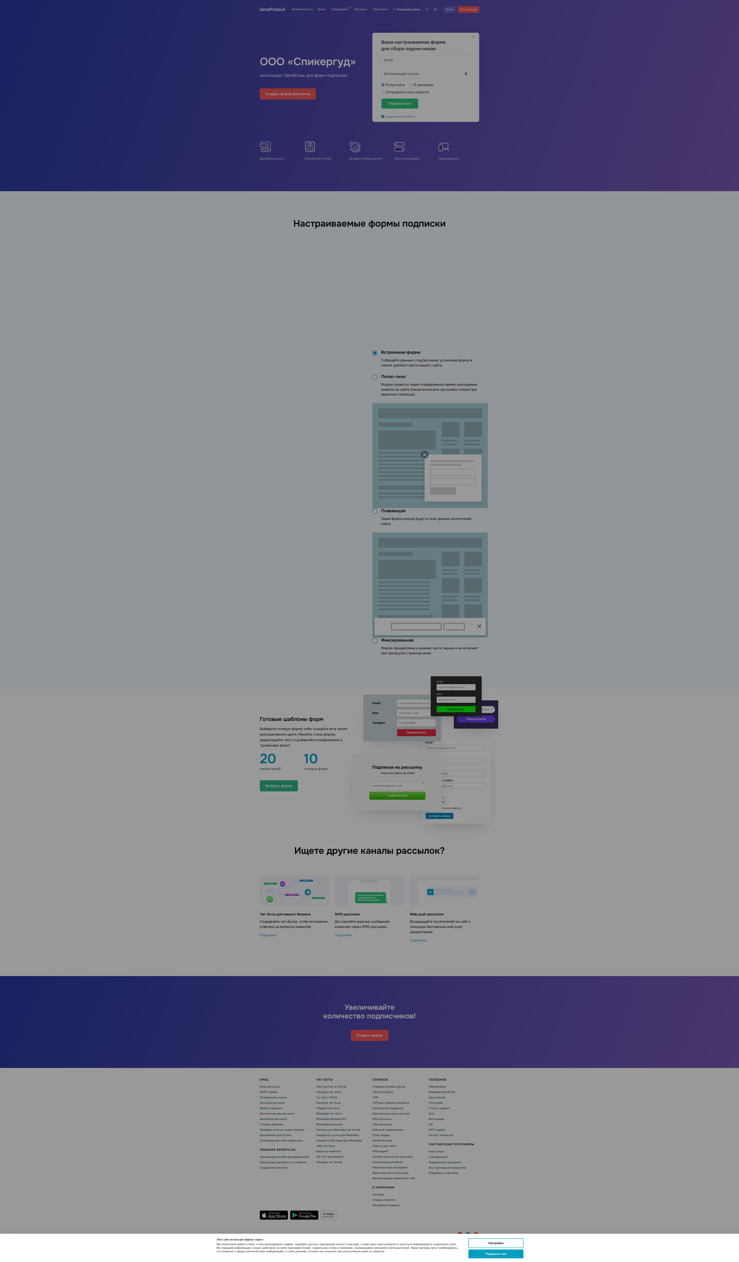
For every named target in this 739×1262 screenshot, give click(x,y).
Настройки (495, 1243)
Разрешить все (496, 1253)
